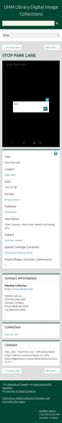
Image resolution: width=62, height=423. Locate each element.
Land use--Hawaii (13, 240)
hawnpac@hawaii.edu (22, 289)
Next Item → (52, 47)
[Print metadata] (55, 153)
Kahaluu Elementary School (18, 252)
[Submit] (57, 23)
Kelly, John (10, 175)
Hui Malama (10, 212)
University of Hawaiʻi (17, 384)
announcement (12, 199)
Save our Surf (12, 334)
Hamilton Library (47, 411)
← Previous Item (11, 47)
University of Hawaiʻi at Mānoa (20, 391)
